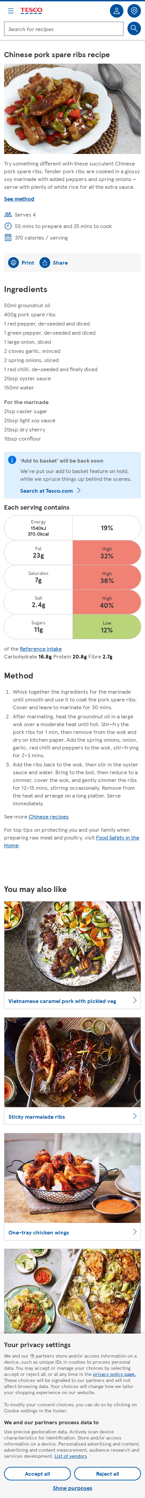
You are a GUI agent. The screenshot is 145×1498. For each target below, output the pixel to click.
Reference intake (41, 648)
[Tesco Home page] (31, 11)
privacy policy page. (114, 1373)
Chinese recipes (49, 816)
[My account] (116, 11)
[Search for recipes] (134, 28)
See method (19, 198)
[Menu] (11, 11)
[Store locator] (134, 11)
